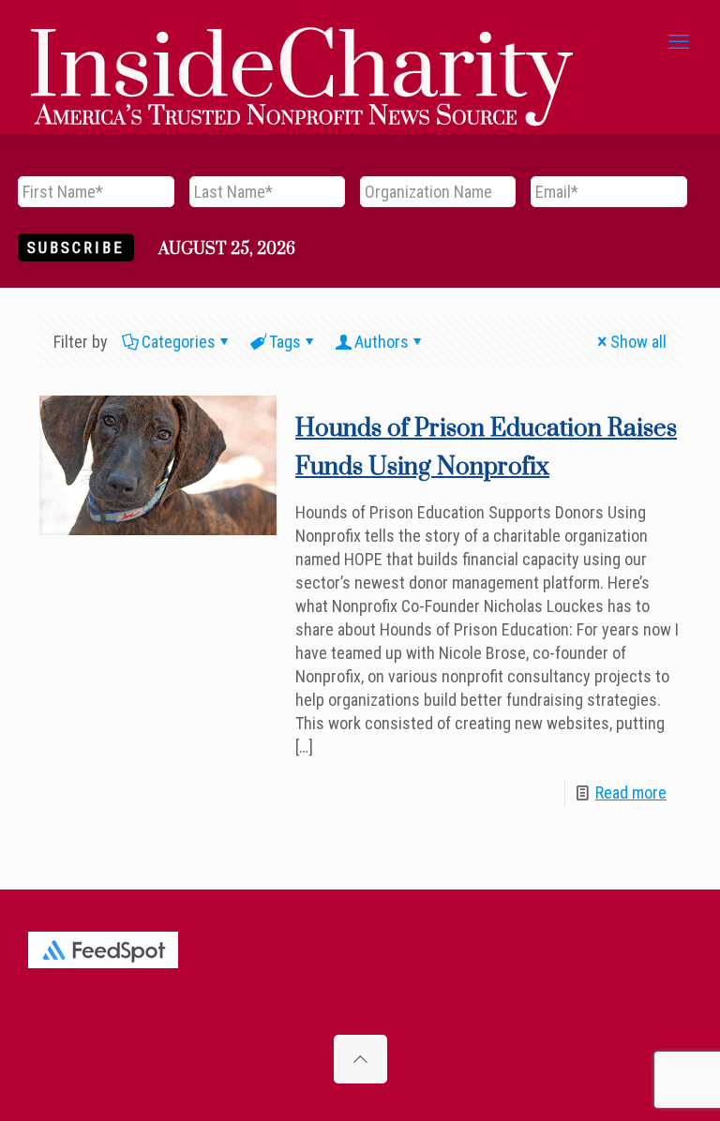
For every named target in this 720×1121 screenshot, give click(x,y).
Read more (631, 792)
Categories (179, 341)
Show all (638, 341)
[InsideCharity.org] (302, 42)
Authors (381, 341)
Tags (285, 341)
